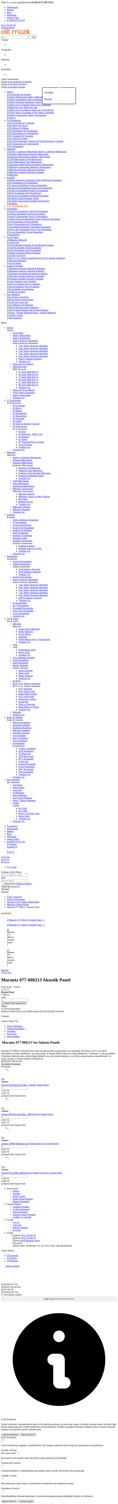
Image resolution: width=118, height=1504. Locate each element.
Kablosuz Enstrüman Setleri (31, 476)
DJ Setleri (23, 138)
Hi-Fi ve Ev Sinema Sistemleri (51, 258)
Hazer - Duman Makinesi (44, 312)
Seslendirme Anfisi (27, 650)
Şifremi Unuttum (24, 883)
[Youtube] (12, 1258)
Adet (3, 997)
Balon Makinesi (31, 307)
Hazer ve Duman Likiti (28, 813)
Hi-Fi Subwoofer (26, 696)
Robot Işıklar (27, 299)
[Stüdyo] (11, 118)
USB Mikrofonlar (34, 159)
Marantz (5, 970)
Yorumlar (11, 1031)
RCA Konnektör (26, 759)
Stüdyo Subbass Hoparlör (30, 359)
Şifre (3, 877)
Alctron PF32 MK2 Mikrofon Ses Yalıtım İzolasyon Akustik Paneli (31, 1173)
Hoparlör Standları (35, 279)
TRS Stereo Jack (26, 756)
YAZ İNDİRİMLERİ (17, 206)
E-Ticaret (52, 1299)
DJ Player (23, 125)
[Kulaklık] (12, 203)
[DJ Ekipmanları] (15, 146)
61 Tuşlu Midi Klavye (28, 382)
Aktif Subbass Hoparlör (29, 569)
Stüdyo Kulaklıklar (35, 99)
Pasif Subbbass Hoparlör (29, 572)
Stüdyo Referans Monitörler (47, 102)
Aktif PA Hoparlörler (38, 211)
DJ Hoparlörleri (31, 133)
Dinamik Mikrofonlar (39, 154)
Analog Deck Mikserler (29, 629)
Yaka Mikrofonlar (34, 162)
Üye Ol (16, 1222)
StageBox (22, 637)
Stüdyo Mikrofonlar (37, 97)
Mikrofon (11, 149)
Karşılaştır (5, 1066)
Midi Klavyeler (30, 107)
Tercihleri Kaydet (26, 1501)
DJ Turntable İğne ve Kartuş (31, 442)
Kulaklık (11, 177)
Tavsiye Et (12, 1034)
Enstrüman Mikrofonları (43, 164)
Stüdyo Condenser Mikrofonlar (52, 151)
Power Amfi (23, 652)
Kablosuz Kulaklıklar (39, 196)
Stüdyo (10, 92)
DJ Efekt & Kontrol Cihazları (50, 141)
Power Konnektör (26, 766)
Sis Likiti (22, 808)
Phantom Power (25, 502)
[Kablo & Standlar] (16, 292)
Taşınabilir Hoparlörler (40, 227)
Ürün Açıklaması (14, 1026)
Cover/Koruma (25, 444)
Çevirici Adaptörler (27, 748)
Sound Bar (23, 702)
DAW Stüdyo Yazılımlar (43, 112)
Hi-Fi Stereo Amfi (26, 691)
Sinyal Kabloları (32, 286)
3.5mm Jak (23, 761)
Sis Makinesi (27, 305)
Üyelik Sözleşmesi (21, 1209)
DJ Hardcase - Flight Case (30, 434)
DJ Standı (22, 439)
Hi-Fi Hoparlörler (34, 224)
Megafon (22, 260)
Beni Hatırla (10, 883)
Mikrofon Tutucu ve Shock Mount (34, 496)
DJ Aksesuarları (31, 144)
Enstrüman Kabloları (38, 273)
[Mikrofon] (12, 175)
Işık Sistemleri (13, 294)
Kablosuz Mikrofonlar (40, 157)
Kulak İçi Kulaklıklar (38, 190)
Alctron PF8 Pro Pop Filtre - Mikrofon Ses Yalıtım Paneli (27, 1114)
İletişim (10, 10)
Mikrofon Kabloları (36, 170)
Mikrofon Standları (35, 172)
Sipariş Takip (13, 17)
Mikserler (22, 240)
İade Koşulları (13, 1036)
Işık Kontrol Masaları (38, 310)
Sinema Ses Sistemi (27, 699)
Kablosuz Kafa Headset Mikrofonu (34, 473)
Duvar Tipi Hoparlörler (41, 229)
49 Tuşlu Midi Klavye (28, 379)
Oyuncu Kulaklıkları (37, 185)
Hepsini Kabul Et (28, 1435)
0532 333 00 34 (28, 1238)
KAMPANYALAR (16, 20)
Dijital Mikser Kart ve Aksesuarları (34, 639)
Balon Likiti (23, 816)
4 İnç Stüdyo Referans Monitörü (33, 348)
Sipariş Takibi (19, 1196)
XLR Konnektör (26, 751)
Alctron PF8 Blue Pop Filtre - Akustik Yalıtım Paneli (25, 1085)
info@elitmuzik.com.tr (29, 1240)
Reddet (60, 1427)
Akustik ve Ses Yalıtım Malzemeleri (23, 902)
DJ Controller (28, 123)
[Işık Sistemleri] (14, 318)
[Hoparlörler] (13, 235)
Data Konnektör (25, 772)
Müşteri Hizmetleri (21, 1201)
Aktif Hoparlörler (33, 248)
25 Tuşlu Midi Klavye (28, 372)
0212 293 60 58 (8, 25)
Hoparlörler (12, 209)
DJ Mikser (24, 128)
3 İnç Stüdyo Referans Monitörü (33, 346)
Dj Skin (21, 431)
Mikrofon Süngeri (26, 494)
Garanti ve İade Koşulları (24, 1214)
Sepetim (16, 1194)
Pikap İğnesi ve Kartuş (28, 707)
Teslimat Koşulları (21, 1207)
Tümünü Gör (24, 361)
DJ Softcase (23, 437)
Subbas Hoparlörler (36, 214)
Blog (9, 12)
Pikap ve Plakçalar (26, 704)
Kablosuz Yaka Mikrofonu (30, 470)
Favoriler (17, 1230)
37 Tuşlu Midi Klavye (28, 377)
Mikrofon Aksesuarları (40, 167)
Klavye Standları (32, 284)
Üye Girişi (49, 92)
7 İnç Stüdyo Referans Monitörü (33, 353)
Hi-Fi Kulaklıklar (33, 193)
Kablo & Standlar (15, 266)
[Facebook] (12, 1255)
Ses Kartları (25, 94)
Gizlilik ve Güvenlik (22, 1217)
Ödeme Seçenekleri (16, 1028)
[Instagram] (12, 1261)
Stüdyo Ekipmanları (16, 899)
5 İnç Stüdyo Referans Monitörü (33, 351)
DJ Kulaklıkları (31, 131)
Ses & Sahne (13, 237)
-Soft (46, 1299)
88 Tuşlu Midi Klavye (28, 385)
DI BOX (22, 255)
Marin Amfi (23, 673)
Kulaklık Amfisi (31, 198)
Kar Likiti (22, 811)
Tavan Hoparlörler (34, 232)
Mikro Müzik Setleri (27, 694)
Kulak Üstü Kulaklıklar (41, 188)
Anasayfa (17, 897)
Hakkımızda (12, 7)
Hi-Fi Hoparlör (25, 689)
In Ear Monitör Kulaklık (43, 245)
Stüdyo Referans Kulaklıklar (49, 180)
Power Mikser (24, 634)
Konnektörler (28, 289)
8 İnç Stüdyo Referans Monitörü (33, 356)
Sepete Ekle (20, 1003)
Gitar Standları (29, 281)
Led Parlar (24, 297)
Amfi (16, 242)
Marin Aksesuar (25, 676)
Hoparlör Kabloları (35, 271)
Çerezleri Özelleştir (10, 1435)
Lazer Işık (23, 302)
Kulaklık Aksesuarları (39, 201)
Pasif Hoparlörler (33, 250)
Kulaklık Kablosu (26, 546)
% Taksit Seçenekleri (10, 1009)
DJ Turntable (27, 136)
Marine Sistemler (33, 253)
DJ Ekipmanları (14, 120)
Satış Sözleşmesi (20, 1212)
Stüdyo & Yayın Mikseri (43, 110)
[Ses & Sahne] (14, 263)
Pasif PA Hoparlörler (38, 216)
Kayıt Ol (48, 99)
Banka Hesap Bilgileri (23, 1199)
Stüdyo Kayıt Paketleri (40, 105)
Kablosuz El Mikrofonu (29, 468)
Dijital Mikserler (25, 631)
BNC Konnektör (26, 769)
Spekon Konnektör (27, 764)
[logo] (15, 33)
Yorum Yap (6, 973)
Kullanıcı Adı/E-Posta (11, 872)
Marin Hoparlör (25, 670)
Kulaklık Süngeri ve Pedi (29, 548)
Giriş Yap (5, 857)
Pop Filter (22, 499)
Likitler (19, 315)
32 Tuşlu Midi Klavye (28, 374)
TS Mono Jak (24, 754)
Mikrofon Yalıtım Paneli (18, 904)
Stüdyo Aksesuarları (37, 115)
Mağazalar (11, 15)
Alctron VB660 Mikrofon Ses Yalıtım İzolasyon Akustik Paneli (29, 1143)
